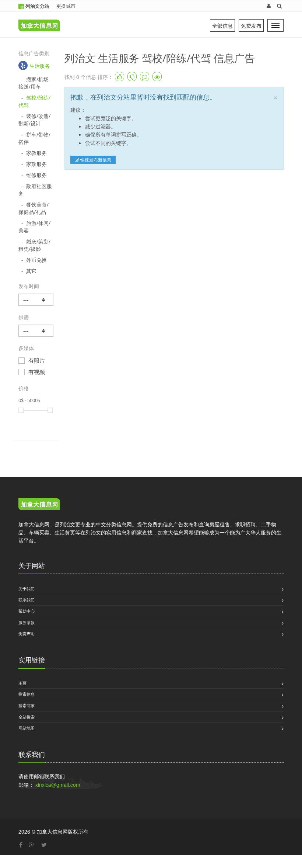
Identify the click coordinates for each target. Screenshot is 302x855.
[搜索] (279, 5)
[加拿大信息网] (39, 505)
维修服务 (36, 175)
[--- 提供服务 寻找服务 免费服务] (35, 331)
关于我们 (26, 588)
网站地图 (26, 728)
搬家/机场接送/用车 (33, 83)
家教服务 (36, 152)
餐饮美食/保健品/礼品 (33, 208)
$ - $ (29, 400)
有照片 (36, 360)
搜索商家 (26, 705)
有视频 (36, 371)
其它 (31, 270)
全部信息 (222, 25)
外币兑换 (36, 259)
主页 (22, 683)
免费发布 (251, 25)
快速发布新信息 (95, 159)
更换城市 (66, 5)
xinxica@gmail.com (57, 784)
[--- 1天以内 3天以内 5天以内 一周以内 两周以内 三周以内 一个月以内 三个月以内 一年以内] (35, 300)
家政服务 (36, 163)
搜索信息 (26, 694)
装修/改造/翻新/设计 (34, 119)
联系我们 (26, 599)
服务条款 (26, 622)
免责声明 (26, 633)
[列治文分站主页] (37, 20)
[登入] (269, 5)
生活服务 (39, 65)
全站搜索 (26, 717)
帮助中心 (26, 611)
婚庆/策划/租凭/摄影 (34, 245)
